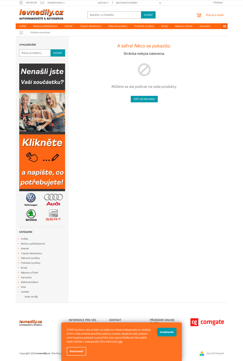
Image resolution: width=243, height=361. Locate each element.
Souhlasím (167, 332)
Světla (24, 239)
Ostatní (25, 292)
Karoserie (26, 277)
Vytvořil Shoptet (215, 353)
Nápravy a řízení (29, 272)
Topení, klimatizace (31, 253)
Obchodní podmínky (127, 2)
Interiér (25, 248)
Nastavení (76, 351)
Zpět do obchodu (144, 99)
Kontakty (103, 2)
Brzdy (24, 268)
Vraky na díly (31, 297)
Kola (23, 287)
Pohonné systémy (30, 263)
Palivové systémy (30, 258)
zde (120, 342)
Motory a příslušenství (33, 244)
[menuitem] (23, 26)
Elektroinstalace (29, 282)
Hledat (148, 14)
